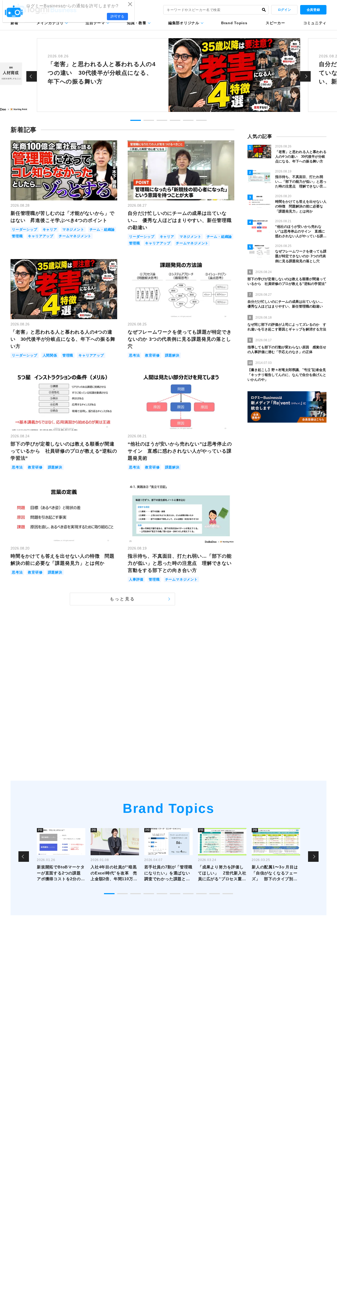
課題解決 (172, 355)
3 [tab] (162, 120)
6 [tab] (201, 120)
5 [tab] (188, 120)
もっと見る (122, 599)
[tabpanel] (168, 75)
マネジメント (73, 229)
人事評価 (136, 579)
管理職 (17, 236)
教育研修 (152, 355)
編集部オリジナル (183, 23)
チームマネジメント (75, 236)
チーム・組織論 (102, 229)
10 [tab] (227, 893)
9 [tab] (214, 893)
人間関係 (50, 355)
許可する (117, 19)
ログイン (284, 10)
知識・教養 (136, 23)
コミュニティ (314, 23)
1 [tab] (135, 120)
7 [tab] (188, 893)
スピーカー (275, 23)
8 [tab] (201, 893)
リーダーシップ (24, 229)
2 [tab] (148, 120)
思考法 (134, 355)
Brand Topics (234, 23)
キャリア (50, 229)
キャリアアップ (40, 236)
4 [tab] (175, 120)
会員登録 (313, 10)
